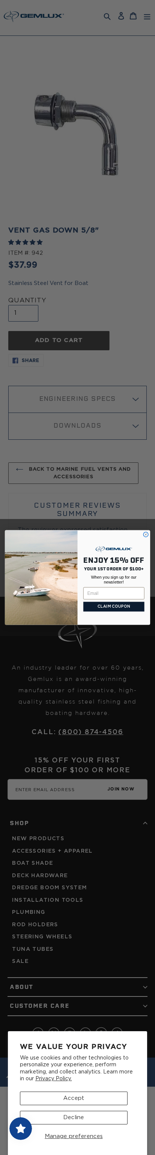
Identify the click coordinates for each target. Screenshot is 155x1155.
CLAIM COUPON (113, 606)
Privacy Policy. (53, 1078)
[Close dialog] (145, 534)
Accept (73, 1098)
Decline (73, 1117)
